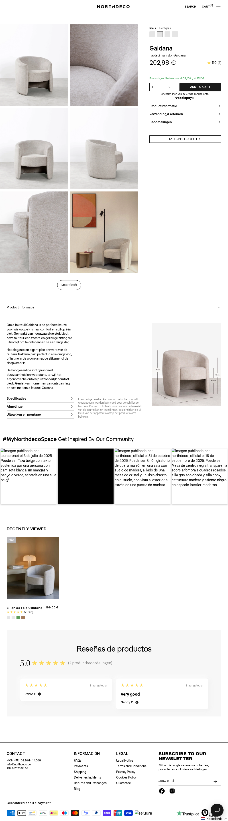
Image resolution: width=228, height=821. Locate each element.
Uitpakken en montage (24, 415)
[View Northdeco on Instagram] (172, 791)
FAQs (77, 760)
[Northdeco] (114, 6)
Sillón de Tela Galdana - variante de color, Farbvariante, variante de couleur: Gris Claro (13, 617)
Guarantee (123, 783)
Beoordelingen (160, 122)
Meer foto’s (69, 285)
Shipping (80, 772)
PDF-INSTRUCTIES (185, 139)
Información (87, 753)
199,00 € (52, 608)
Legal (122, 753)
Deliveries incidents (87, 777)
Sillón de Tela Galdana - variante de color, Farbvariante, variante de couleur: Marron (23, 617)
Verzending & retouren (166, 114)
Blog (77, 789)
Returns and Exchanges (90, 783)
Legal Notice (124, 760)
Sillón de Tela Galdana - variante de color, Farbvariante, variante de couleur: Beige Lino (8, 617)
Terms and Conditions (131, 766)
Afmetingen (15, 406)
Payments (81, 766)
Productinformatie (163, 106)
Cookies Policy (126, 777)
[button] (29, 476)
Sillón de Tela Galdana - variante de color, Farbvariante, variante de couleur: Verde (18, 617)
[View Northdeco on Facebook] (162, 791)
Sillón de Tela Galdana (25, 608)
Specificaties (16, 398)
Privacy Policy (125, 772)
